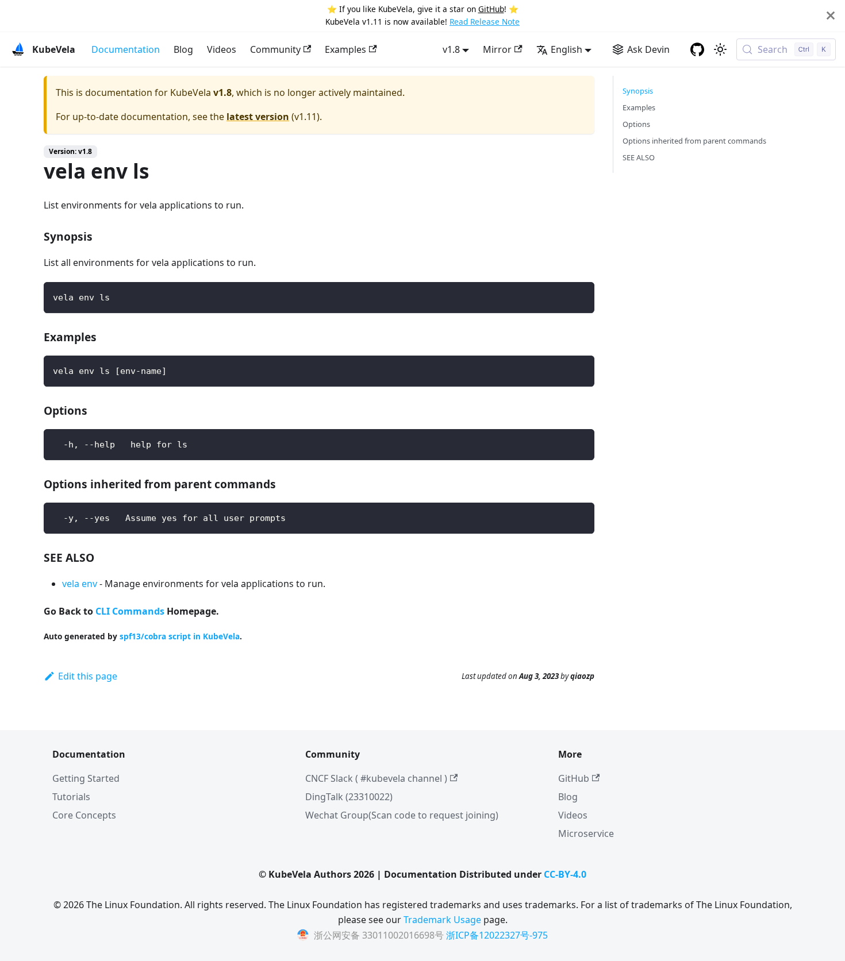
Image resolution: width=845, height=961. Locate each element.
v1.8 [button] (451, 49)
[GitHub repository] (697, 49)
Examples (345, 49)
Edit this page (87, 676)
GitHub (491, 8)
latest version (257, 116)
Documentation (125, 49)
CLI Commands (129, 611)
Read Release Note (485, 21)
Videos (221, 49)
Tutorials (71, 796)
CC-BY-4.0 (565, 874)
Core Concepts (84, 815)
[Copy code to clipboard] (580, 296)
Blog (183, 49)
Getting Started (86, 778)
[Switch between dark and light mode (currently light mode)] (720, 49)
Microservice (586, 833)
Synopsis (638, 91)
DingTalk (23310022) (349, 796)
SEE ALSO (639, 157)
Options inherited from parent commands (694, 141)
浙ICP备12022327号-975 (497, 935)
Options (636, 124)
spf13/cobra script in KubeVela (180, 636)
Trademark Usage (442, 919)
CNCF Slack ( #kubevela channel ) (376, 778)
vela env (79, 583)
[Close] (830, 16)
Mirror (497, 49)
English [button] (566, 49)
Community (275, 49)
